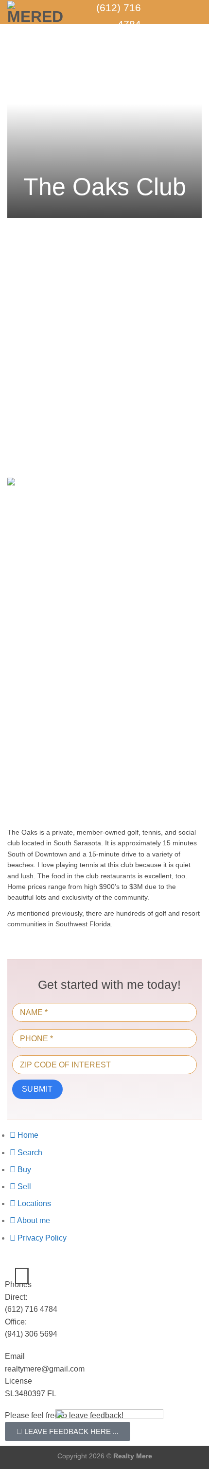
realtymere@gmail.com (45, 1369)
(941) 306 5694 (31, 1334)
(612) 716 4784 (31, 1309)
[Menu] (196, 12)
